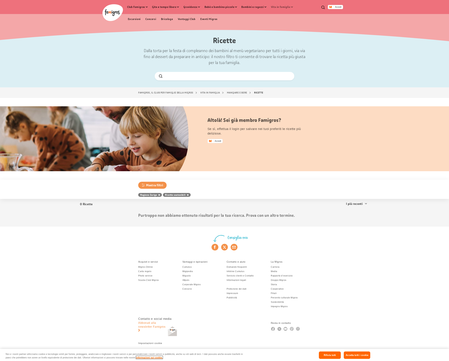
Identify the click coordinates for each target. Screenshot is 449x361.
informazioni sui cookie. (149, 357)
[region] (224, 355)
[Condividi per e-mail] (234, 247)
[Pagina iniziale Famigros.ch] (112, 12)
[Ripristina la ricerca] (288, 76)
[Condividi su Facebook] (215, 247)
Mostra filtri (154, 185)
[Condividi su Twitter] (224, 247)
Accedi (338, 7)
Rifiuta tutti (330, 355)
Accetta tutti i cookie (357, 355)
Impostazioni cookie (150, 343)
